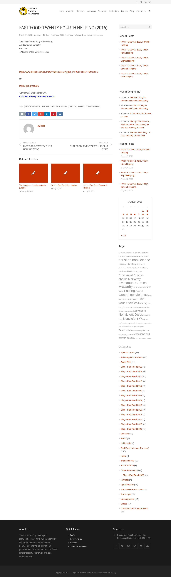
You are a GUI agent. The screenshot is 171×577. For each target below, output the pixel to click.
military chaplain (128, 311)
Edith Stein (126, 443)
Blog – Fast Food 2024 (131, 400)
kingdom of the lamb (130, 299)
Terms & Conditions (78, 547)
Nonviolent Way (134, 318)
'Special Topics (127, 352)
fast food (73, 106)
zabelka (149, 338)
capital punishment (142, 256)
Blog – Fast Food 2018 (131, 381)
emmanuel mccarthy (139, 287)
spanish (134, 330)
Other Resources (129, 470)
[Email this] (22, 114)
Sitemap (73, 543)
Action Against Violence (132, 357)
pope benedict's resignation (135, 323)
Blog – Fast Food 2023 (133, 475)
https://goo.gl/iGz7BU (29, 86)
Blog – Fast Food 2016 (131, 376)
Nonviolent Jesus (131, 314)
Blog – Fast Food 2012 (131, 367)
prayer (131, 326)
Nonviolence (139, 310)
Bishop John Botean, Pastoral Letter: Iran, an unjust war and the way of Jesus (135, 124)
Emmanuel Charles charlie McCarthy (54, 106)
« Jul (123, 235)
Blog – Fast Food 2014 (131, 371)
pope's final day (123, 323)
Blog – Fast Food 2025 (131, 424)
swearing (139, 330)
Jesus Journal (127, 465)
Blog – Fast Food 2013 (131, 405)
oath (147, 319)
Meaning (142, 303)
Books (124, 438)
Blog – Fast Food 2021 (131, 419)
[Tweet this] (35, 114)
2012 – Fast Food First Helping (64, 185)
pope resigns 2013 (124, 326)
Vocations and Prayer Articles (134, 508)
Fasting (80, 106)
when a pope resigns (140, 338)
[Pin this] (53, 114)
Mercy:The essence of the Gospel (129, 307)
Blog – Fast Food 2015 (131, 410)
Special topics (127, 485)
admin (38, 35)
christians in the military (127, 264)
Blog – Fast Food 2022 (131, 395)
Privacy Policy (76, 539)
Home (123, 456)
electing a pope (138, 271)
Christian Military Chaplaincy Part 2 (36, 96)
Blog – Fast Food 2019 (131, 386)
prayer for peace (139, 327)
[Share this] (28, 114)
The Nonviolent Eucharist (132, 489)
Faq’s (72, 535)
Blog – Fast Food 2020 (131, 391)
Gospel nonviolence (92, 106)
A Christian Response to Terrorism (129, 253)
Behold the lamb (129, 256)
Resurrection (125, 330)
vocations (130, 334)
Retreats (125, 480)
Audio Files (126, 362)
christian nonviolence (32, 106)
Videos (124, 504)
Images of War (127, 461)
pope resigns (147, 323)
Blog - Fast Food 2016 (55, 35)
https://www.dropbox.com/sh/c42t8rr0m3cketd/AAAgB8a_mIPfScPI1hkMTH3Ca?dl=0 (58, 72)
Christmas (139, 264)
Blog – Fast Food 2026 (131, 429)
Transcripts (126, 494)
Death (130, 271)
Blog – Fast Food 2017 (131, 414)
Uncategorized (97, 35)
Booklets (125, 434)
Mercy (149, 303)
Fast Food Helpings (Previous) (77, 35)
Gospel (139, 291)
